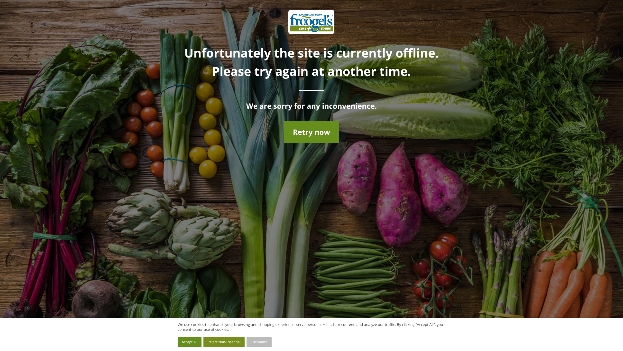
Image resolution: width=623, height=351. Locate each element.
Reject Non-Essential (224, 342)
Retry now (311, 132)
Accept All (190, 342)
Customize (259, 342)
